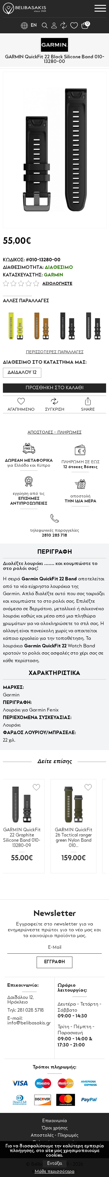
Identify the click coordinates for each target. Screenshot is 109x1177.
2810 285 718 (54, 535)
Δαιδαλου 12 (22, 372)
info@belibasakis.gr (29, 1023)
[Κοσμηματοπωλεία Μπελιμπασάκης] (24, 8)
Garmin (53, 275)
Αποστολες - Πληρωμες (54, 432)
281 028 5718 (30, 1010)
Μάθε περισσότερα (54, 1172)
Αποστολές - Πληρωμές (54, 1135)
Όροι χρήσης (54, 1128)
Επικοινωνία (54, 1121)
